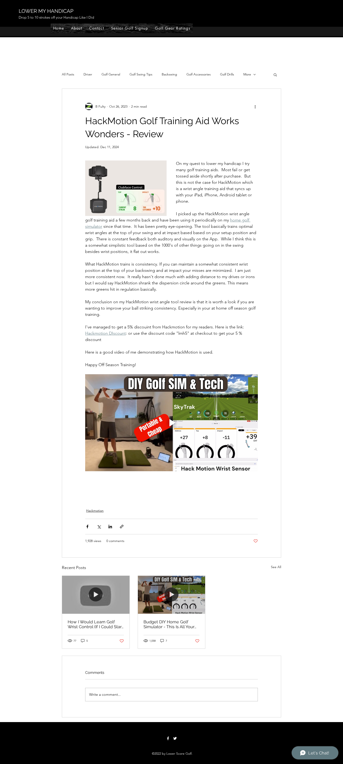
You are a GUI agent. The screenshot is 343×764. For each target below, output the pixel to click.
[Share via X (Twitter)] (99, 526)
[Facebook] (168, 738)
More (247, 74)
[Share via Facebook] (87, 526)
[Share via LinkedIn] (110, 526)
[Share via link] (121, 526)
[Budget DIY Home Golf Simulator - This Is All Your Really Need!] (171, 595)
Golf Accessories (198, 74)
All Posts (68, 74)
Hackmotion (95, 510)
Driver (88, 74)
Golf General (111, 74)
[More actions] (255, 106)
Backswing (169, 74)
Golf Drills (227, 74)
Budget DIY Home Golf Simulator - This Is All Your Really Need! (169, 624)
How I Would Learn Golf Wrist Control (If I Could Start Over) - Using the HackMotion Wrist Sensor (95, 624)
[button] (275, 74)
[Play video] (171, 422)
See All (276, 567)
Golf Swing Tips (141, 74)
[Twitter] (175, 738)
